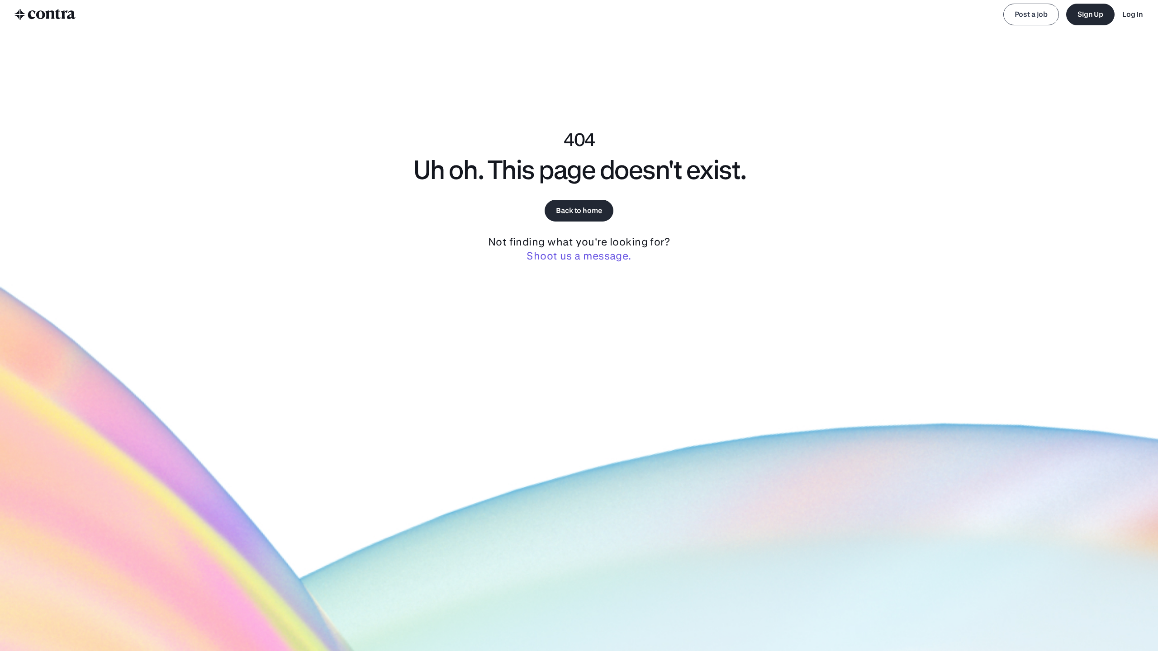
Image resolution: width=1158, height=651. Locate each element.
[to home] (45, 14)
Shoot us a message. (579, 255)
